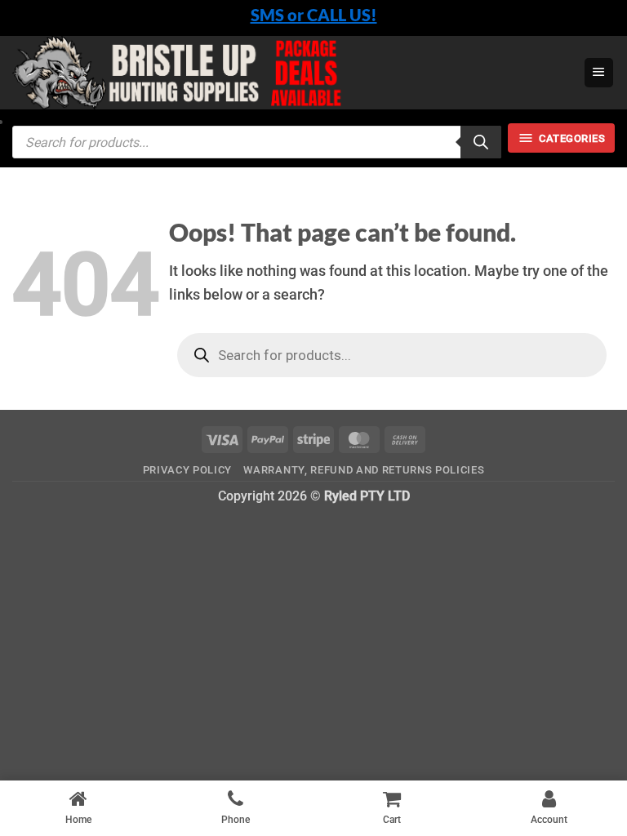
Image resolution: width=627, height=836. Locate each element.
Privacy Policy (187, 470)
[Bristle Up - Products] (291, 72)
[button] (599, 72)
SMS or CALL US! (314, 14)
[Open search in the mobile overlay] (256, 142)
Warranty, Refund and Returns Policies (363, 470)
